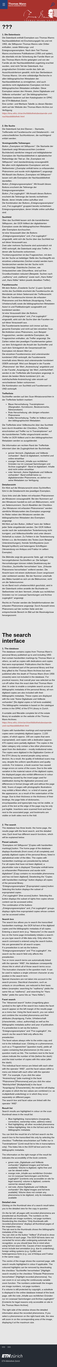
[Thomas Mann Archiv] (40, 15)
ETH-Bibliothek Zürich (11, 1361)
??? (17, 4)
